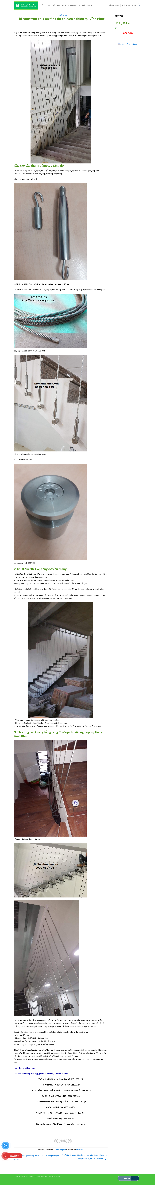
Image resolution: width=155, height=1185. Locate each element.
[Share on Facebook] (52, 1141)
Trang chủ (50, 5)
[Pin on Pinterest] (65, 1141)
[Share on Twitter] (56, 1141)
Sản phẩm (71, 5)
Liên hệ (82, 5)
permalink (79, 1150)
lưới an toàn (29, 1068)
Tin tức (90, 5)
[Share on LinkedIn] (70, 1141)
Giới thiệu (61, 5)
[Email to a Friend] (61, 1141)
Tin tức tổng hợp (61, 15)
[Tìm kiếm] (43, 5)
